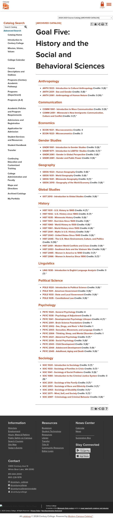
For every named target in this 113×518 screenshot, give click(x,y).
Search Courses (15, 441)
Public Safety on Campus (20, 438)
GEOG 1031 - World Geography (58, 175)
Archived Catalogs (17, 193)
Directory (12, 428)
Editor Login (47, 451)
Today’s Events (15, 447)
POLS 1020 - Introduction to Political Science (65, 287)
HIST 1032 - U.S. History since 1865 (60, 213)
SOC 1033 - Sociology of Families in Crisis (63, 368)
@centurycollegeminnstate (23, 488)
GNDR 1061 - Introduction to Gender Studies (64, 147)
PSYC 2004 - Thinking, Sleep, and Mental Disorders (68, 333)
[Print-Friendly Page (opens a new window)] (102, 24)
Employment (14, 431)
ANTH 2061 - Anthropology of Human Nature (65, 95)
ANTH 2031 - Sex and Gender (57, 91)
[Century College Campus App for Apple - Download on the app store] (83, 457)
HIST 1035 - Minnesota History (58, 217)
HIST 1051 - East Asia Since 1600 (59, 221)
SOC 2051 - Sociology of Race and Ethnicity (64, 386)
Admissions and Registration (16, 121)
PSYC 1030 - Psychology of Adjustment (62, 315)
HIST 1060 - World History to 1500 (59, 224)
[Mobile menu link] (109, 6)
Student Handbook (17, 145)
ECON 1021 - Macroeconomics (58, 129)
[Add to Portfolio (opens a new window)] (95, 24)
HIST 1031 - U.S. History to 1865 (58, 210)
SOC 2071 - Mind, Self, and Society (60, 393)
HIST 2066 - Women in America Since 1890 (64, 256)
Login (102, 7)
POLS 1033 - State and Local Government (63, 294)
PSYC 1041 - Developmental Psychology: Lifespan (67, 319)
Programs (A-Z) (15, 100)
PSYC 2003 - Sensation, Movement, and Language (68, 329)
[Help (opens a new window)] (106, 24)
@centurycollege (19, 485)
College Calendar (16, 59)
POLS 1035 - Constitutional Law (58, 298)
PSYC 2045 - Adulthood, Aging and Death (63, 351)
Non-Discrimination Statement (51, 511)
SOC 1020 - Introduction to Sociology (61, 365)
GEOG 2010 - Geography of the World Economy (66, 182)
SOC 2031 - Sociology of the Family (60, 382)
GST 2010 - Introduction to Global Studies (63, 196)
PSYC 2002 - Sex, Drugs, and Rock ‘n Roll (63, 326)
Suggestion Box (83, 438)
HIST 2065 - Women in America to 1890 (62, 252)
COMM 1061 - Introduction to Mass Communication (68, 109)
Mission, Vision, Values (15, 50)
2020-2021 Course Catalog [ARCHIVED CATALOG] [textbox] (79, 17)
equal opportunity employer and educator (95, 508)
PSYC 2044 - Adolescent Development (62, 347)
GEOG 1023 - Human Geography (59, 171)
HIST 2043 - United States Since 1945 (61, 235)
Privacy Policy (35, 511)
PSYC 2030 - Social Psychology (58, 340)
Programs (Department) (14, 93)
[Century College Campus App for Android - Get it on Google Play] (83, 451)
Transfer (12, 150)
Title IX (45, 444)
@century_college (19, 482)
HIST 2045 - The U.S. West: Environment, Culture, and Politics (73, 238)
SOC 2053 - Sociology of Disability (60, 389)
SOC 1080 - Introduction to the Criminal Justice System (70, 375)
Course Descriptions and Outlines (16, 71)
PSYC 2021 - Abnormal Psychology (60, 337)
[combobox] (85, 17)
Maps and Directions (13, 187)
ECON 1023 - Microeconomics (57, 133)
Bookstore (47, 428)
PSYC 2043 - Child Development (59, 344)
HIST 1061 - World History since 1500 (61, 228)
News (78, 431)
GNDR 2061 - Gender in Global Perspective (64, 154)
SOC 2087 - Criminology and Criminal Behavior (66, 396)
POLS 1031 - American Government (60, 291)
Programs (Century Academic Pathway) (17, 83)
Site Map (12, 444)
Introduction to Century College (16, 41)
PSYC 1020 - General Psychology (59, 312)
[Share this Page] (99, 24)
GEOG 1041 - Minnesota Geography (60, 179)
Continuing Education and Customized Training (15, 163)
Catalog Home (15, 34)
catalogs (27, 516)
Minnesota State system (65, 508)
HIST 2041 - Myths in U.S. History (59, 231)
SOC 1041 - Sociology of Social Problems (63, 372)
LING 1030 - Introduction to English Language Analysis (69, 270)
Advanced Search (12, 30)
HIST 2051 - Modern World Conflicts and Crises (66, 245)
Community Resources (53, 447)
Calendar (80, 428)
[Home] (6, 5)
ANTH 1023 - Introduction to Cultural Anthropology (68, 88)
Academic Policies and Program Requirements (17, 111)
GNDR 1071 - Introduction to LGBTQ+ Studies (65, 150)
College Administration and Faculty (17, 177)
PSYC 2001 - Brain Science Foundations (62, 322)
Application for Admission (15, 130)
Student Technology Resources (51, 433)
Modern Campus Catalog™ (80, 516)
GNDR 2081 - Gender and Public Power (62, 158)
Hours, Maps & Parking (19, 434)
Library (45, 438)
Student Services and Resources (16, 138)
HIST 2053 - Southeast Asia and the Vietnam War (67, 249)
